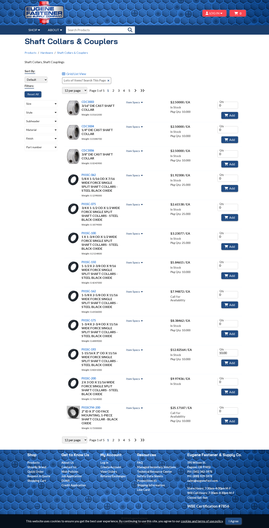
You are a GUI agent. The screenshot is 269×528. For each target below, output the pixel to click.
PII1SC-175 (89, 320)
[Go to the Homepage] (44, 13)
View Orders (108, 471)
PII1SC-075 (89, 204)
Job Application (71, 476)
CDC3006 (88, 150)
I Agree (233, 521)
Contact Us (69, 467)
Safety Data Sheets (150, 476)
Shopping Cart (36, 480)
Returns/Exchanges (113, 476)
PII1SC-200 (89, 378)
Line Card (143, 489)
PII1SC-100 (89, 233)
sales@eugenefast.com (202, 480)
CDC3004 (88, 126)
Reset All (33, 94)
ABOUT (53, 30)
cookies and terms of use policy (202, 521)
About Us (67, 462)
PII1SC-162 (89, 291)
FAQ (140, 462)
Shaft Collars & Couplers (72, 52)
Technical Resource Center (154, 471)
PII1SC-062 (89, 175)
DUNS (65, 480)
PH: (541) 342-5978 (199, 471)
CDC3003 (88, 102)
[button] (41, 103)
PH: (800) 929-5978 (199, 476)
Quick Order (35, 471)
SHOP (33, 30)
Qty (221, 101)
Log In (104, 462)
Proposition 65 (147, 480)
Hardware (47, 52)
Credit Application (73, 485)
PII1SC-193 (89, 349)
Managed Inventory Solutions (156, 467)
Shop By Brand (36, 467)
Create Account (110, 467)
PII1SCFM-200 (91, 407)
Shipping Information (151, 485)
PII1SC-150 (89, 262)
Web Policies (69, 471)
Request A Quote (38, 476)
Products (30, 52)
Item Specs (133, 102)
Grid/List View (76, 74)
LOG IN (214, 13)
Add (232, 115)
